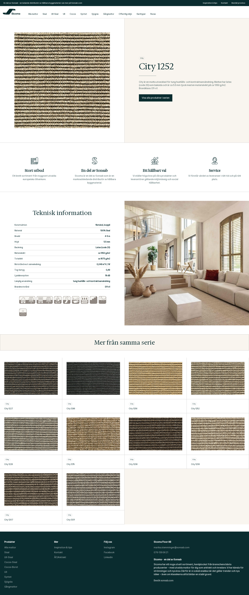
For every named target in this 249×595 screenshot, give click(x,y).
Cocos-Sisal (10, 562)
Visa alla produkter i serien (155, 97)
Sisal (45, 14)
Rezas (153, 14)
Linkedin (108, 557)
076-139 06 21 (161, 552)
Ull (64, 14)
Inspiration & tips (63, 547)
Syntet (84, 14)
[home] (14, 12)
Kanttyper (141, 14)
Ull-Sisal (54, 14)
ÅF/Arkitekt (60, 557)
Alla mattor (33, 14)
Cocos (73, 14)
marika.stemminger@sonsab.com (171, 547)
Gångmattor (108, 14)
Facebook (109, 552)
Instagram (109, 547)
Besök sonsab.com (163, 580)
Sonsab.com (76, 3)
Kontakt (58, 552)
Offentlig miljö (125, 14)
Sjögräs (95, 14)
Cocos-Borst (11, 567)
